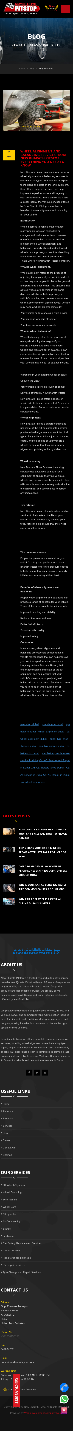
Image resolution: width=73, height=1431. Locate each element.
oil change (8, 1236)
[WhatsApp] (64, 1399)
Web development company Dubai (43, 1412)
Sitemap (7, 1154)
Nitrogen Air (9, 1214)
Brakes (7, 1228)
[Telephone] (64, 1387)
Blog (32, 68)
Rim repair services (13, 1265)
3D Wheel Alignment (14, 1185)
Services (7, 1125)
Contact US (9, 1147)
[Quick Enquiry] (64, 1410)
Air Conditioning (12, 1221)
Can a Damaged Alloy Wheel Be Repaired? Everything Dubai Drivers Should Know (43, 871)
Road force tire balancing (17, 1257)
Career (7, 1140)
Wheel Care (9, 1206)
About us (8, 1111)
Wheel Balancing (12, 1192)
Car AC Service (11, 1250)
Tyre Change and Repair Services (22, 1272)
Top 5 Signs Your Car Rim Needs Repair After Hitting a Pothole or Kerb (42, 852)
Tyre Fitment (10, 1199)
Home (22, 68)
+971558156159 (10, 1336)
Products (8, 1118)
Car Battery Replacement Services (22, 1243)
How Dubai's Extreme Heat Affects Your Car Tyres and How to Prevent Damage (44, 834)
